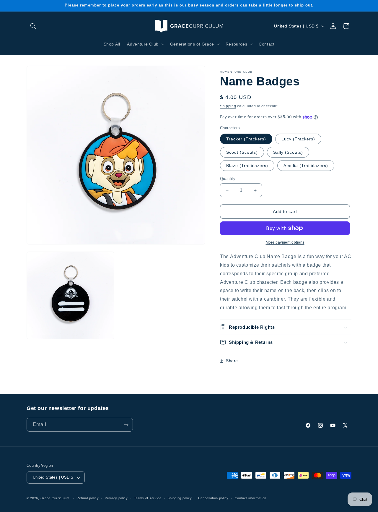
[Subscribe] (126, 425)
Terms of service (148, 498)
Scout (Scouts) (242, 152)
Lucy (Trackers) (298, 139)
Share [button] (232, 360)
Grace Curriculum (54, 498)
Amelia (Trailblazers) (306, 165)
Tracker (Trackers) (246, 139)
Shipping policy (179, 498)
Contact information (250, 498)
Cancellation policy (213, 498)
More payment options (285, 242)
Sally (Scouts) (288, 152)
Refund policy (87, 498)
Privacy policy (116, 498)
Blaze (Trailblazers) (247, 165)
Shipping (228, 106)
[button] (33, 26)
